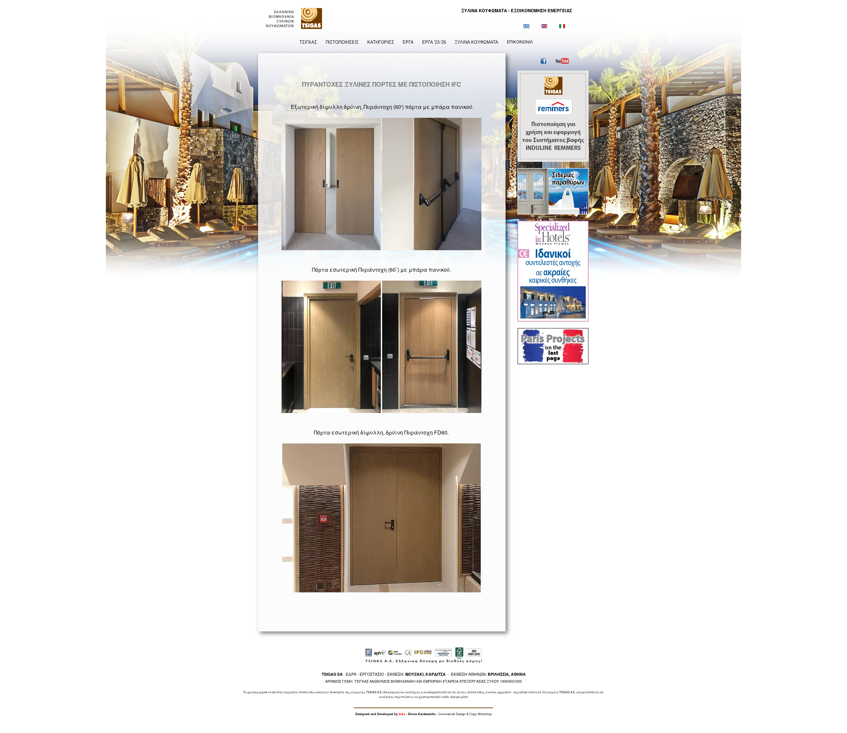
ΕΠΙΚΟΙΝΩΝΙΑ (520, 42)
